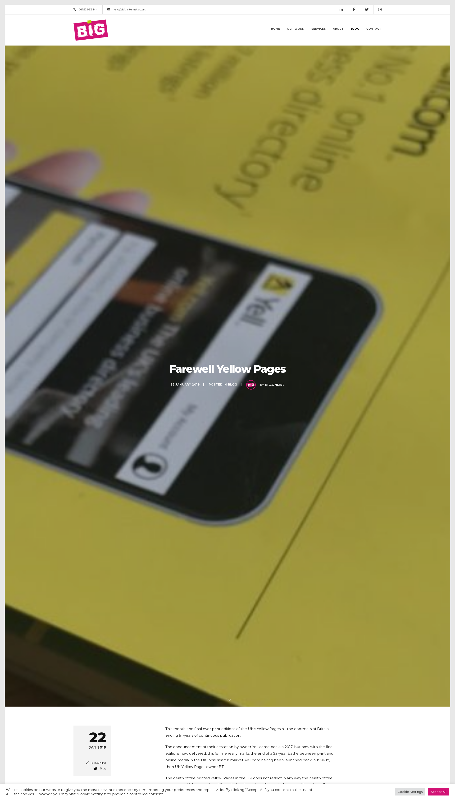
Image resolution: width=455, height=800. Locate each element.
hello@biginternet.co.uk (129, 9)
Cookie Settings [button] (410, 792)
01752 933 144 (88, 9)
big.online (275, 384)
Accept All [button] (438, 792)
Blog (232, 384)
